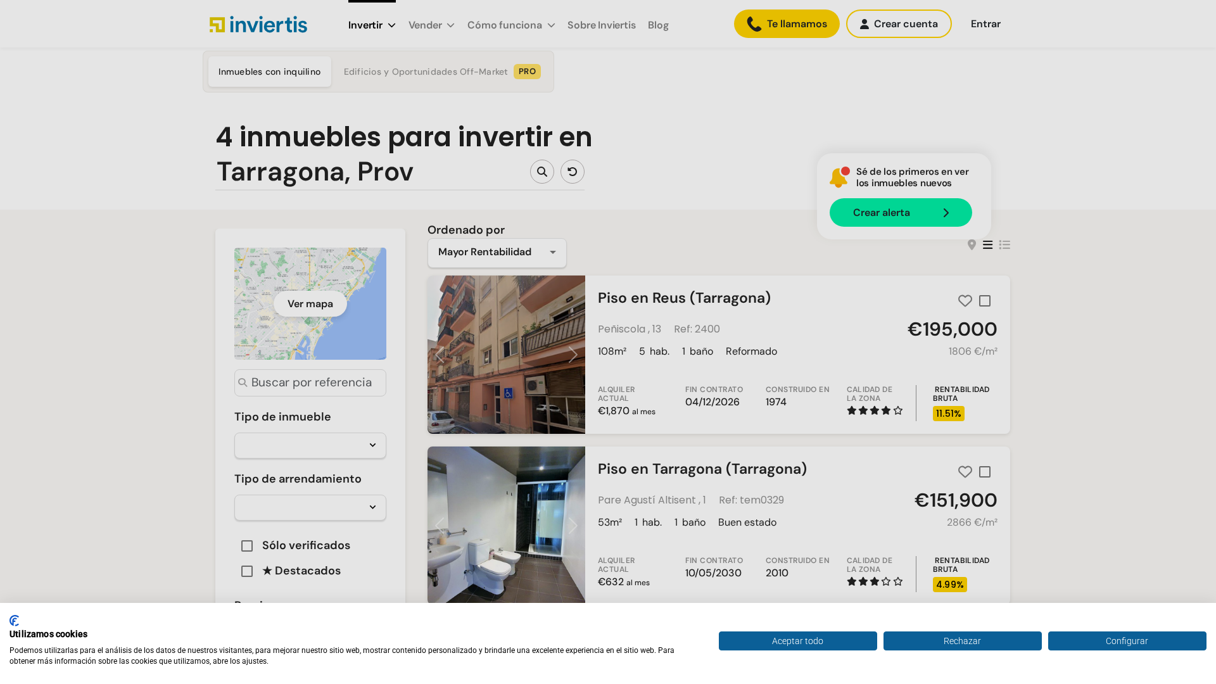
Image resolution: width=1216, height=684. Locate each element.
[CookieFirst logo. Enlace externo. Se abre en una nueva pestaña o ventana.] (14, 620)
